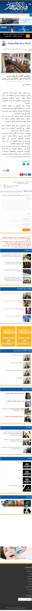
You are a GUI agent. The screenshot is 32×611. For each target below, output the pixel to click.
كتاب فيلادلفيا (26, 389)
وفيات (29, 458)
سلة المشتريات (28, 586)
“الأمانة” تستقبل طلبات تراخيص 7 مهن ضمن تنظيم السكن (20, 182)
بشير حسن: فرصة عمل (17, 355)
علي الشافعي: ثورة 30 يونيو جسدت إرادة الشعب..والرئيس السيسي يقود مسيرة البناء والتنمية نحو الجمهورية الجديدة (12, 433)
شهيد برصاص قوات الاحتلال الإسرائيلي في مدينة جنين (17, 14)
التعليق (28, 198)
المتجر (30, 584)
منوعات (28, 427)
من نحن (30, 591)
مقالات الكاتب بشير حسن (22, 350)
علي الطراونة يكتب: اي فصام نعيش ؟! (13, 316)
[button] (16, 63)
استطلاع (30, 578)
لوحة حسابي (29, 589)
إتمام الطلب (29, 571)
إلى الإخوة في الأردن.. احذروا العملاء (14, 370)
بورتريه (29, 496)
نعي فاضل (19, 470)
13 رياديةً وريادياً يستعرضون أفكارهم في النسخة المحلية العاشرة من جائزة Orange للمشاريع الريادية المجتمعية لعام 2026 (13, 279)
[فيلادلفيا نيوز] (16, 6)
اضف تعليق (9, 81)
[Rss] (17, 606)
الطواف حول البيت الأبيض (16, 362)
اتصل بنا (30, 573)
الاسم (28, 213)
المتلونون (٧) (19, 378)
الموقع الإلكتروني (26, 224)
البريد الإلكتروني (26, 218)
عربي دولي (24, 49)
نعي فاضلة (19, 462)
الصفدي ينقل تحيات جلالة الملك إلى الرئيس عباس (10, 186)
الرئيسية (30, 49)
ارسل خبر (29, 576)
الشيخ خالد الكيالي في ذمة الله (15, 485)
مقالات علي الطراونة (24, 288)
